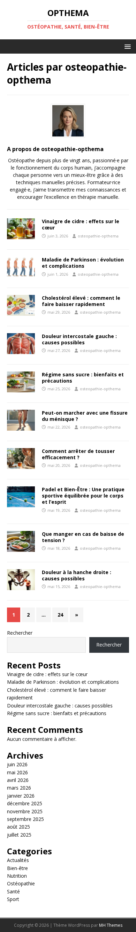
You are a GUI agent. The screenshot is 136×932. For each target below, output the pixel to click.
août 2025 (18, 826)
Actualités (18, 860)
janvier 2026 (21, 795)
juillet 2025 (19, 834)
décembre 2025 (24, 803)
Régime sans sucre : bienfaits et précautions (83, 377)
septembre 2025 (25, 819)
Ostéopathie (21, 883)
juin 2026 (17, 764)
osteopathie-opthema (98, 235)
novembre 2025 (25, 811)
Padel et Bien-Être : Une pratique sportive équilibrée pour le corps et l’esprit (83, 495)
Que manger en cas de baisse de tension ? (83, 537)
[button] (126, 46)
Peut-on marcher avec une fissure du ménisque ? (85, 415)
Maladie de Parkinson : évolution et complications (83, 262)
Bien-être (17, 868)
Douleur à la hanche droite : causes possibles (76, 575)
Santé (13, 891)
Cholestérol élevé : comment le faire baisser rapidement (81, 301)
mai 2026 (17, 772)
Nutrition (17, 875)
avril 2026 (18, 780)
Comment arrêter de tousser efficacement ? (78, 454)
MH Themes (110, 925)
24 (60, 614)
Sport (13, 899)
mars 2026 (19, 787)
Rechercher (19, 632)
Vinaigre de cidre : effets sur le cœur (80, 224)
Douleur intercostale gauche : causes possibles (79, 339)
